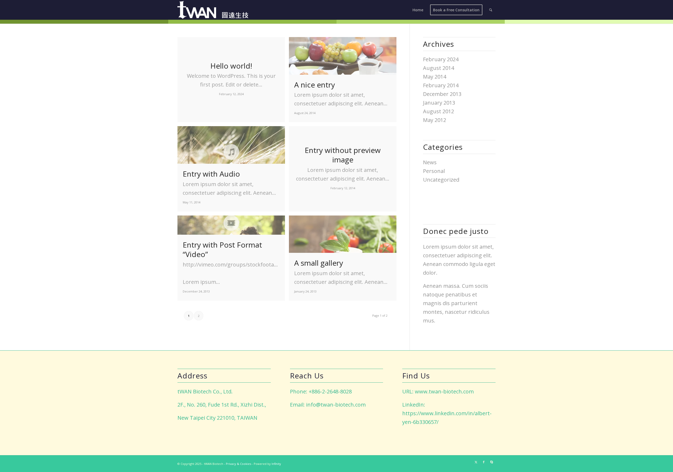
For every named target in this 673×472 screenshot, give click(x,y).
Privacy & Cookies (238, 464)
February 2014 (440, 85)
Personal (434, 171)
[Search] (491, 10)
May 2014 (434, 76)
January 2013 (439, 102)
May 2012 (434, 120)
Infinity (276, 464)
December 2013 (442, 94)
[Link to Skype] (492, 462)
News (430, 162)
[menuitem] (418, 10)
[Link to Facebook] (484, 462)
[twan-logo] (212, 10)
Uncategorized (441, 179)
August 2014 (438, 67)
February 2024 (440, 59)
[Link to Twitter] (476, 462)
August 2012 (438, 111)
